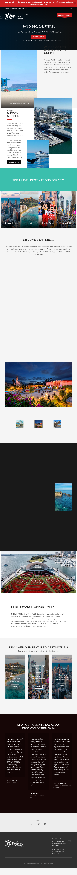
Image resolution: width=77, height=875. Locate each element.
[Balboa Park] (38, 384)
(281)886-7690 (23, 8)
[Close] (75, 3)
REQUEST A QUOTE (38, 37)
